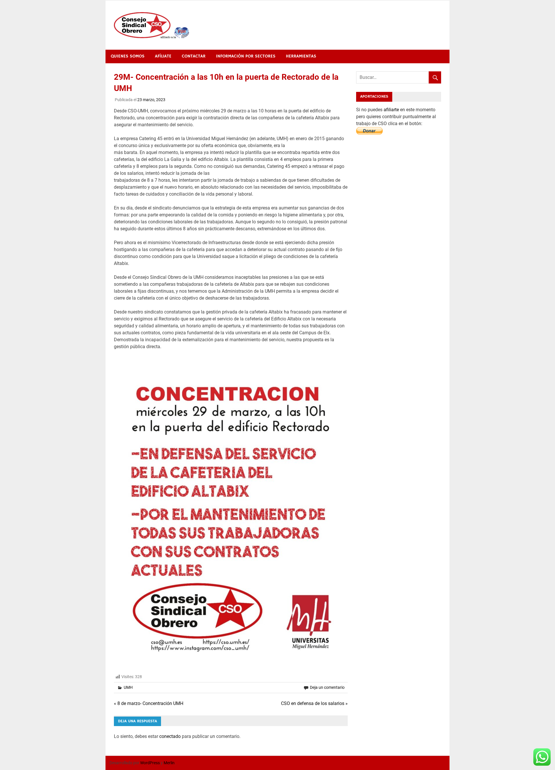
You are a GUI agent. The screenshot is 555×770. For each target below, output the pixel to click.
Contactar (194, 56)
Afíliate (163, 56)
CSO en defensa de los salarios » (314, 703)
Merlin (169, 762)
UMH (128, 687)
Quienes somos (128, 56)
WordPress (150, 762)
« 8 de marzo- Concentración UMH (148, 703)
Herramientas (301, 56)
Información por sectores (245, 56)
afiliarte (392, 109)
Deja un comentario (327, 687)
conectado (170, 736)
